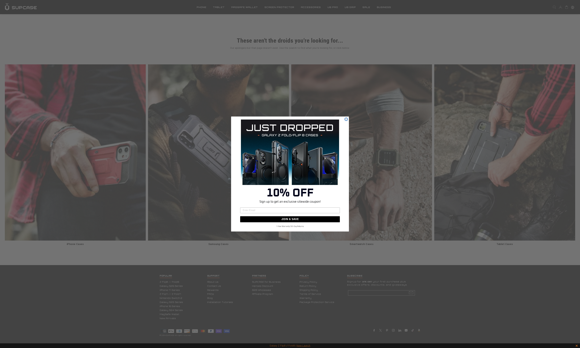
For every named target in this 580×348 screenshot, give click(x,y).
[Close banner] (576, 346)
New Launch (303, 345)
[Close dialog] (346, 119)
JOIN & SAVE (290, 219)
